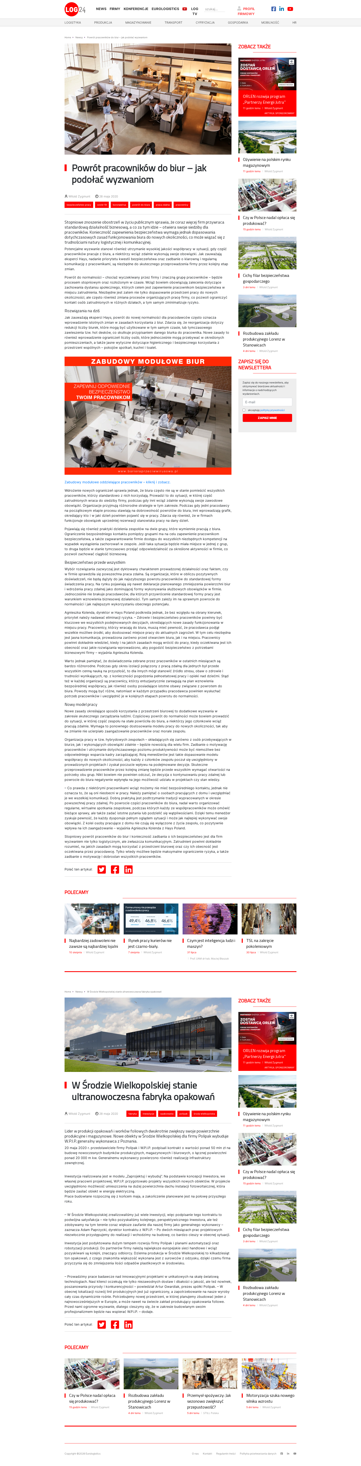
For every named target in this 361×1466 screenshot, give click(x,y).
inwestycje (148, 1113)
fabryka (132, 1113)
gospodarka (238, 22)
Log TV (194, 11)
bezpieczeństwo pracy (79, 204)
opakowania (166, 1113)
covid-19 (102, 204)
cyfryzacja (205, 22)
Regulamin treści (226, 1453)
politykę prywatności (272, 410)
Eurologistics (165, 9)
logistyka (73, 22)
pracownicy (182, 204)
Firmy (115, 9)
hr (294, 22)
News (101, 9)
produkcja (103, 22)
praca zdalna (163, 204)
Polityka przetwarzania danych (258, 1453)
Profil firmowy (246, 11)
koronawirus (119, 204)
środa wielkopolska (204, 1113)
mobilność (270, 22)
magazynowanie (138, 22)
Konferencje (136, 9)
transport (173, 22)
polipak (183, 1113)
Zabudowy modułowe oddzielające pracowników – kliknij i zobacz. (117, 482)
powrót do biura (141, 204)
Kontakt (207, 1453)
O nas (195, 1453)
